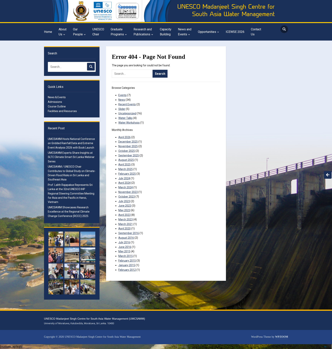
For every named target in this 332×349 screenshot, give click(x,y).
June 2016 (124, 246)
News (121, 99)
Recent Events (127, 104)
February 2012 (127, 269)
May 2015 (124, 251)
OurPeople (78, 31)
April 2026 (124, 137)
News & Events (57, 97)
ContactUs (256, 31)
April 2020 (124, 228)
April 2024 (124, 182)
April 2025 (124, 164)
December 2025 (128, 141)
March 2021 (125, 224)
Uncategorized (127, 113)
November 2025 (128, 146)
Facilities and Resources (62, 111)
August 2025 (126, 159)
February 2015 (127, 260)
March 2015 (125, 256)
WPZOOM (281, 336)
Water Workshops (129, 122)
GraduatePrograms (117, 31)
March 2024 (125, 187)
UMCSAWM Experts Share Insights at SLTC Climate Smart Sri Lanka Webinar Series (71, 157)
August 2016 (126, 237)
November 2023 (128, 192)
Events (122, 95)
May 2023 (124, 210)
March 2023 (125, 219)
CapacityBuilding (165, 31)
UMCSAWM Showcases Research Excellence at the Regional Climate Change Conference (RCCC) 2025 (69, 212)
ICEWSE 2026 (235, 32)
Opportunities (207, 32)
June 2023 (124, 205)
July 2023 (124, 201)
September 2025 (128, 155)
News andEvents (184, 31)
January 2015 (126, 265)
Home (48, 32)
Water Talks (125, 118)
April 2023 (124, 214)
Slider (121, 109)
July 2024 (124, 178)
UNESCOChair (98, 31)
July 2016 (124, 242)
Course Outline (57, 106)
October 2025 (126, 150)
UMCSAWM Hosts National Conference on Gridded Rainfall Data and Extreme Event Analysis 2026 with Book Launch (71, 143)
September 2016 (128, 233)
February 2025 (127, 173)
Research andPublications (143, 31)
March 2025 (125, 169)
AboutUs (62, 31)
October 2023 (126, 196)
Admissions (55, 101)
